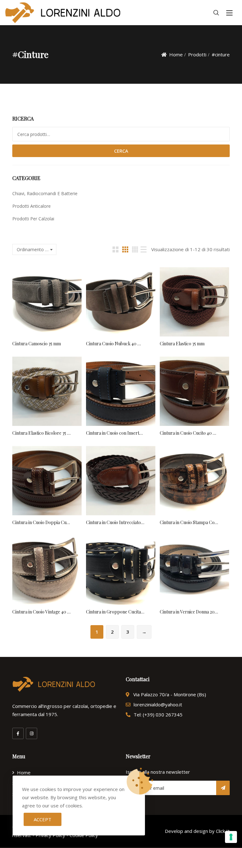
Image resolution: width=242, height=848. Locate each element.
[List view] (144, 249)
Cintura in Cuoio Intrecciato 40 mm (115, 522)
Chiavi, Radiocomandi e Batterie (45, 193)
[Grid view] (115, 249)
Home (176, 54)
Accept (42, 819)
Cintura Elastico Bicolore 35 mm (41, 433)
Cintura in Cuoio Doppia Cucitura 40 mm (41, 522)
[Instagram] (31, 733)
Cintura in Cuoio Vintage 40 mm (41, 612)
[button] (229, 12)
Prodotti (197, 54)
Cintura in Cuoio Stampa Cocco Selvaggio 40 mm (189, 522)
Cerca (121, 151)
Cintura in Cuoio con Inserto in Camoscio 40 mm (115, 433)
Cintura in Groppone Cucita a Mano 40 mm (115, 612)
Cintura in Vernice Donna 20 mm (189, 612)
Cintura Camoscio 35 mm (36, 344)
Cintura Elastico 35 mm (182, 344)
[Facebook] (18, 733)
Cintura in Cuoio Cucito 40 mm (189, 433)
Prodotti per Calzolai (33, 219)
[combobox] (34, 249)
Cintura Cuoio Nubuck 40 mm (115, 344)
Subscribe (223, 788)
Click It (223, 831)
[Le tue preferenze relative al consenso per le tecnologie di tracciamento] (231, 837)
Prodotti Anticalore (31, 206)
